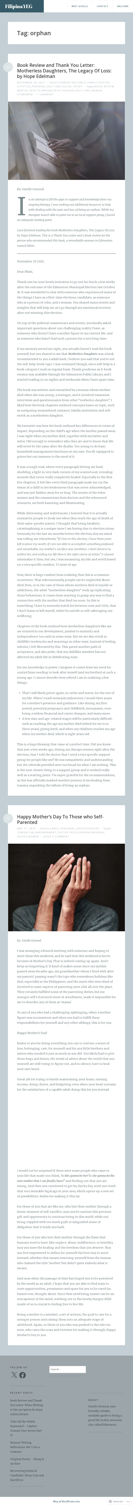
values (22, 836)
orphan (46, 90)
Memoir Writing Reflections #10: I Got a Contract (25, 1447)
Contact (102, 6)
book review (104, 86)
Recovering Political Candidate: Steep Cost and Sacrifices (27, 1475)
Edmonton (68, 82)
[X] (14, 1375)
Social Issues (72, 86)
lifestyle (24, 86)
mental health (28, 90)
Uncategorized (87, 828)
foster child (67, 832)
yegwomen (25, 94)
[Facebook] (22, 1375)
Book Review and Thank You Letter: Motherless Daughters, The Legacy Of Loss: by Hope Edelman (64, 70)
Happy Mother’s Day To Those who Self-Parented (60, 819)
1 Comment (45, 94)
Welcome (123, 6)
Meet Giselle (80, 6)
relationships (64, 90)
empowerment (46, 832)
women (96, 90)
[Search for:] (67, 1369)
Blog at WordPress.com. (66, 1501)
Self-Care (54, 86)
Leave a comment (56, 836)
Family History (99, 82)
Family (82, 82)
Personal (39, 86)
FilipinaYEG (18, 6)
